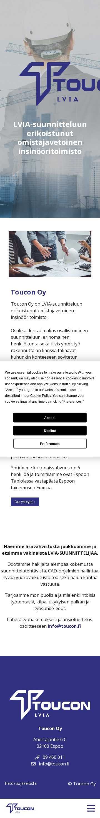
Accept (50, 418)
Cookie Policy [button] (40, 396)
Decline (50, 431)
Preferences (50, 444)
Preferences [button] (72, 401)
